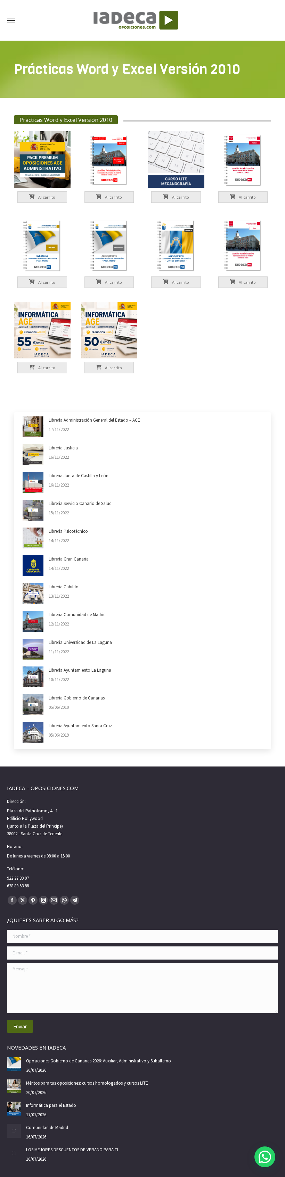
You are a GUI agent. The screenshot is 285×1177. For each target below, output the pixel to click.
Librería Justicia (63, 448)
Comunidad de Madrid (47, 1127)
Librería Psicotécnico (68, 531)
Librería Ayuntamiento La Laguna (80, 670)
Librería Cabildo (64, 587)
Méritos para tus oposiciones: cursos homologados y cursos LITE (87, 1083)
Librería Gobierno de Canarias (77, 698)
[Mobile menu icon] (11, 20)
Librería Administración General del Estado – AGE (94, 420)
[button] (264, 1156)
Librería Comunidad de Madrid (77, 614)
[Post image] (33, 426)
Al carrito (46, 197)
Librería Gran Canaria (69, 559)
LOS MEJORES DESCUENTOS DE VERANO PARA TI (72, 1150)
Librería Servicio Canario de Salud (80, 503)
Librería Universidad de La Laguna (80, 642)
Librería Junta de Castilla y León (78, 476)
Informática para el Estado (51, 1105)
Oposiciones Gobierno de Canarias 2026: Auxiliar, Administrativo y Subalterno (98, 1061)
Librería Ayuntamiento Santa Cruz (80, 726)
